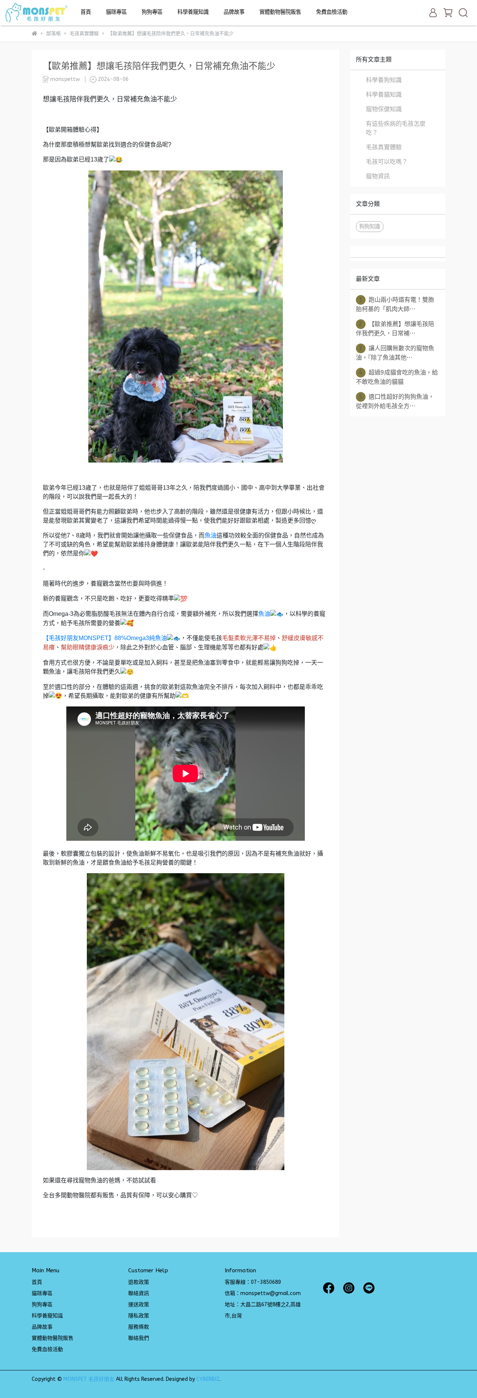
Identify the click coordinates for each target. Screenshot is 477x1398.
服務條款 (138, 1327)
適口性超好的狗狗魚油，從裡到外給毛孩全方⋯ (395, 401)
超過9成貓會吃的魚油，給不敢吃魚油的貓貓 (397, 377)
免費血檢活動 (331, 12)
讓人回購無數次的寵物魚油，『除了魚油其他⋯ (395, 353)
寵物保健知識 (384, 109)
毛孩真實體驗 (384, 147)
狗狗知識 (369, 226)
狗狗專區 (152, 12)
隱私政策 (138, 1316)
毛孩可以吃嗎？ (387, 161)
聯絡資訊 (138, 1293)
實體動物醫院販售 (280, 12)
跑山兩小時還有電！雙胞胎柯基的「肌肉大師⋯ (395, 304)
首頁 (85, 12)
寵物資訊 (378, 176)
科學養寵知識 (193, 12)
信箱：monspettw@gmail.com (263, 1293)
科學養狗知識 (384, 80)
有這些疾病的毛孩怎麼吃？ (396, 128)
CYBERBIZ (207, 1379)
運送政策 (138, 1304)
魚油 (211, 535)
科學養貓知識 (384, 94)
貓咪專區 (116, 12)
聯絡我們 (138, 1338)
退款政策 (138, 1282)
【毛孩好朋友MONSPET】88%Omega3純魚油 (105, 638)
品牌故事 (234, 12)
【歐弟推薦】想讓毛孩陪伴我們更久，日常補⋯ (395, 328)
